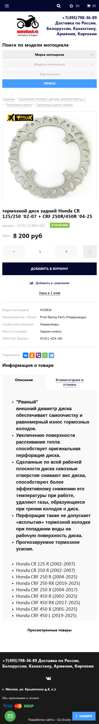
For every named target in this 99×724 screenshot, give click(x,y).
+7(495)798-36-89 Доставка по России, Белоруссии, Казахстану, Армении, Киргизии (72, 25)
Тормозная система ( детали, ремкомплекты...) (51, 99)
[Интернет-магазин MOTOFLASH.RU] (20, 26)
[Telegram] (51, 355)
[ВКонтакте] (25, 355)
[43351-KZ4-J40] (49, 157)
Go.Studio (64, 719)
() (94, 5)
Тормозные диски (19, 104)
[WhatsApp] (45, 355)
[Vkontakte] (48, 678)
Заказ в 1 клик (49, 293)
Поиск (49, 83)
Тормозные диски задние (54, 104)
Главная (8, 99)
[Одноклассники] (32, 355)
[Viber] (38, 355)
